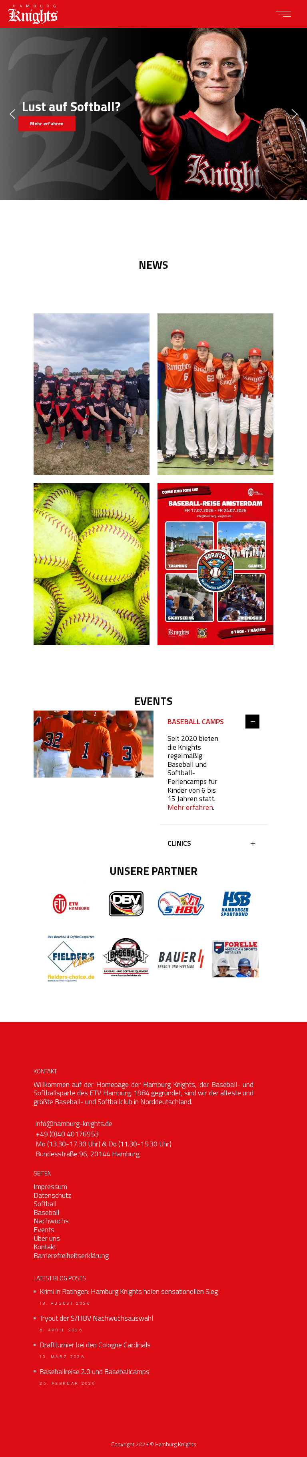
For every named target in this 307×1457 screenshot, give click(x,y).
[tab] (213, 722)
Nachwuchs (51, 1220)
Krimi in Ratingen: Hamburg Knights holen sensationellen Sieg (129, 1291)
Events (44, 1229)
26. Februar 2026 (68, 1383)
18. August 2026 (65, 1303)
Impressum (50, 1186)
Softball (45, 1203)
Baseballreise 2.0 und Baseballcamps (95, 1371)
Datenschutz (52, 1195)
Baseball (46, 1212)
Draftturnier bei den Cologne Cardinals (95, 1345)
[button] (12, 114)
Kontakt (45, 1246)
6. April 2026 (61, 1330)
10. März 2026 (62, 1357)
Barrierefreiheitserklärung (71, 1255)
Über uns (47, 1238)
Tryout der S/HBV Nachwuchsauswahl (96, 1318)
